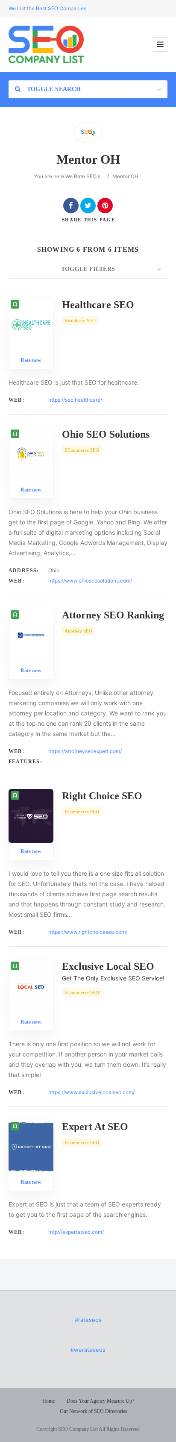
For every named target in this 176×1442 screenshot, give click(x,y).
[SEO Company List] (46, 44)
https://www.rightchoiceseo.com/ (87, 932)
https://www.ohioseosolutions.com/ (90, 580)
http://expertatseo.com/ (76, 1232)
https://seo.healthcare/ (75, 400)
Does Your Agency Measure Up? (100, 1401)
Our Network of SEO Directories (93, 1411)
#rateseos (88, 1319)
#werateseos (88, 1349)
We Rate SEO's (82, 176)
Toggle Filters (88, 269)
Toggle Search (53, 89)
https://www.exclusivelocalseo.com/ (91, 1092)
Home (48, 1401)
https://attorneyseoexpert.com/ (85, 751)
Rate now (31, 360)
